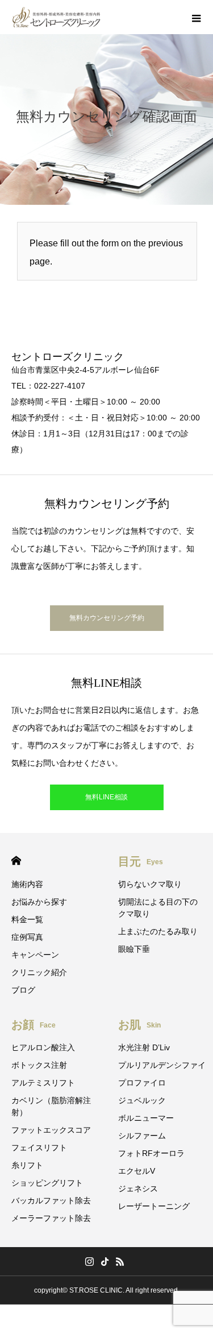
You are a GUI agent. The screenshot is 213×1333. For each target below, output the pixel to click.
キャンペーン (35, 954)
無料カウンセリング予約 (106, 618)
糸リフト (27, 1165)
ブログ (23, 989)
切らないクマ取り (150, 884)
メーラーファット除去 (51, 1218)
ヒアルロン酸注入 (43, 1047)
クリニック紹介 (39, 972)
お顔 (33, 1024)
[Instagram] (89, 1261)
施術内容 (27, 884)
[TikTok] (104, 1261)
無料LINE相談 (106, 797)
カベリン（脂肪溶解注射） (51, 1106)
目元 (140, 861)
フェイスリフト (39, 1147)
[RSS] (120, 1261)
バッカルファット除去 (51, 1200)
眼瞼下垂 (134, 949)
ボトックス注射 (39, 1065)
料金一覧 (27, 919)
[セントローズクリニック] (56, 17)
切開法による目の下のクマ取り (158, 907)
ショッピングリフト (47, 1182)
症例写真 (27, 937)
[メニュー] (196, 17)
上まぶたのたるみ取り (158, 931)
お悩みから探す (39, 901)
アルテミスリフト (43, 1082)
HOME (16, 860)
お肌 (139, 1024)
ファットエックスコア (51, 1129)
